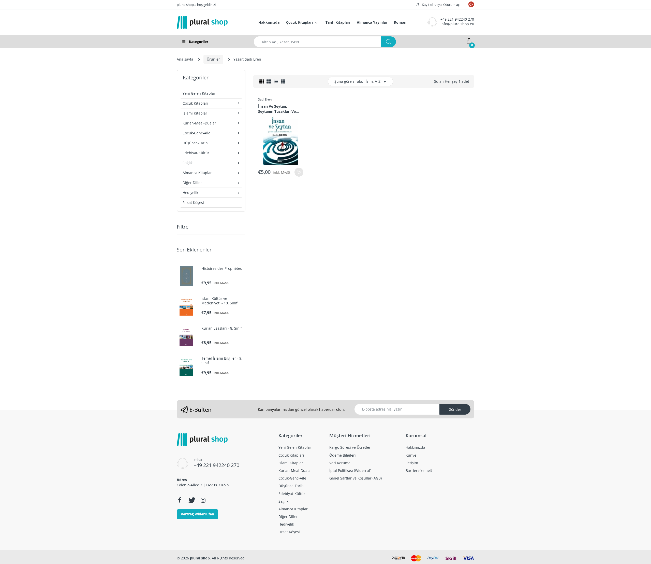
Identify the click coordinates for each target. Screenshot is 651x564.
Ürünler (213, 59)
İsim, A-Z (373, 81)
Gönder (455, 409)
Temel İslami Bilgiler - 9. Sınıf (221, 360)
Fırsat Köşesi (193, 202)
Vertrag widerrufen (197, 514)
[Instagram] (203, 500)
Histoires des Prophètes (221, 268)
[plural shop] (212, 22)
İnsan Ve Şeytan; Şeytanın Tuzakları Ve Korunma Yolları (277, 109)
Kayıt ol (427, 4)
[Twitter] (191, 500)
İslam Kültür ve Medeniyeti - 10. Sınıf (219, 300)
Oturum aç (451, 4)
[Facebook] (179, 500)
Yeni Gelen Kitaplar (199, 93)
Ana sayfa (185, 59)
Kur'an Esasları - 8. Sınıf (221, 328)
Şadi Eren (265, 99)
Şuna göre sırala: (348, 81)
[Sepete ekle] (298, 172)
